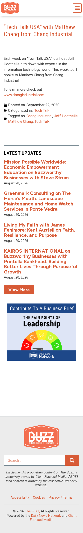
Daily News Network (46, 516)
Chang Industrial (39, 116)
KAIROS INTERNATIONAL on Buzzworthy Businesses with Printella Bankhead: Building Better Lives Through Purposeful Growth (40, 261)
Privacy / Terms (60, 498)
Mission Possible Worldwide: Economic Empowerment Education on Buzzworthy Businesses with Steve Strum (36, 169)
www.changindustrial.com (24, 95)
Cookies (39, 498)
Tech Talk (41, 110)
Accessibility (20, 498)
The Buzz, (32, 511)
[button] (77, 8)
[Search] (72, 460)
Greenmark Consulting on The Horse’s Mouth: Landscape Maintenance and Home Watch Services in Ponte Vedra (38, 201)
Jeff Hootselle (66, 116)
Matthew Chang (20, 121)
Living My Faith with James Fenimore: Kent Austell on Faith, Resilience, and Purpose (39, 230)
